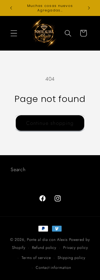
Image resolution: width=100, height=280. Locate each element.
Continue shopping (50, 123)
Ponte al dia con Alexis (48, 239)
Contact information (53, 267)
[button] (13, 33)
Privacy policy (75, 247)
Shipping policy (71, 257)
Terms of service (36, 257)
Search (18, 169)
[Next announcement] (89, 8)
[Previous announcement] (11, 8)
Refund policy (44, 247)
